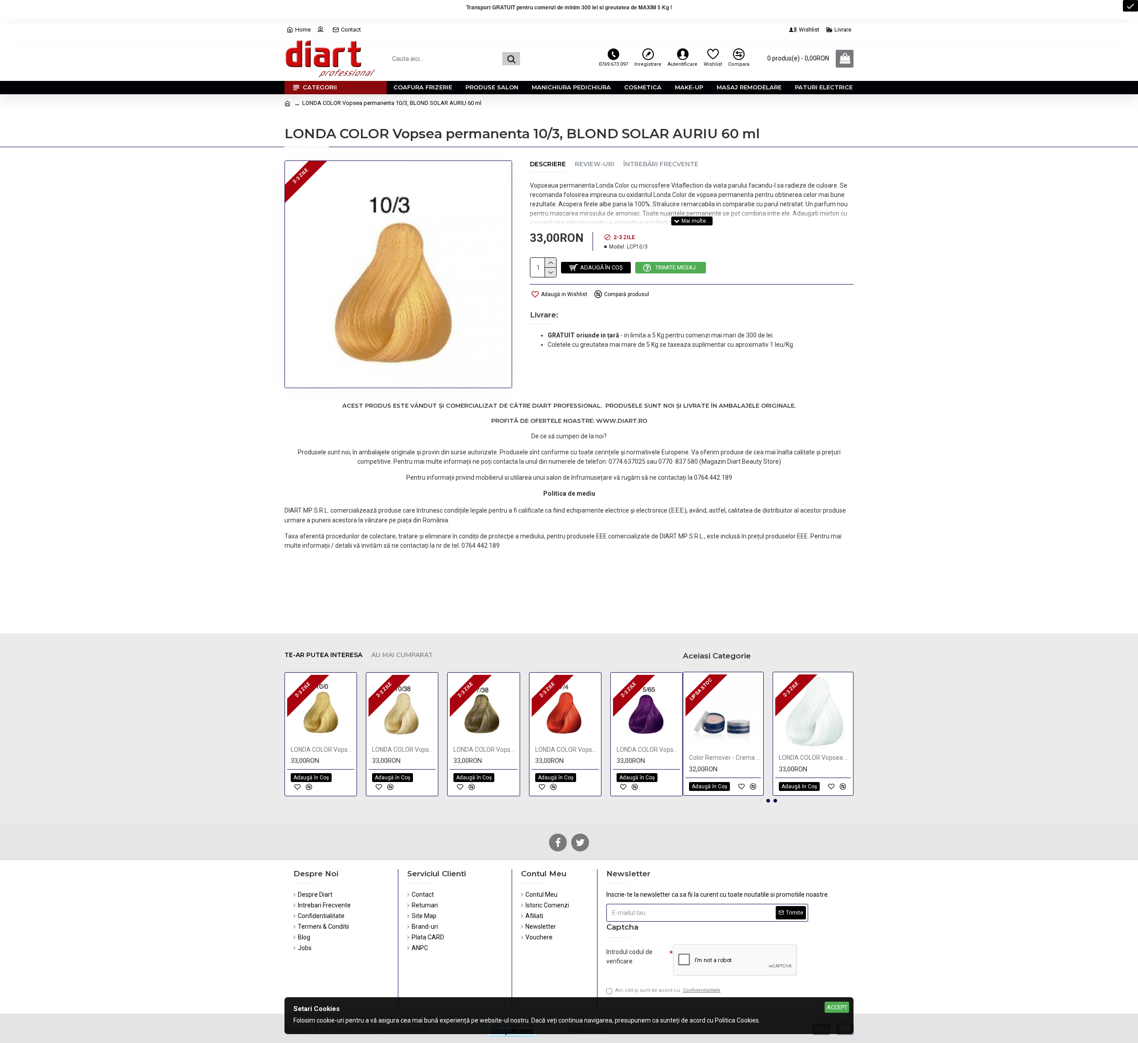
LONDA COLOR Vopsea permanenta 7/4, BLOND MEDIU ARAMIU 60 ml (567, 749)
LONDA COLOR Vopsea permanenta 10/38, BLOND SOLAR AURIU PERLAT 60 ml (404, 749)
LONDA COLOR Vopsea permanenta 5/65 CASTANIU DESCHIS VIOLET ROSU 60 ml (648, 749)
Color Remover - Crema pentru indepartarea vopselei (725, 757)
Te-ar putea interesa (323, 655)
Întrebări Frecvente (660, 164)
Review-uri (594, 164)
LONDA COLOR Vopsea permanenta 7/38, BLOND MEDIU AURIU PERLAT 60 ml (485, 749)
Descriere (548, 164)
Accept (837, 1007)
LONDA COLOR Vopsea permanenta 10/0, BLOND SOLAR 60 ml (322, 749)
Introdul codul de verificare (629, 956)
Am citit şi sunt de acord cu (668, 990)
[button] (761, 800)
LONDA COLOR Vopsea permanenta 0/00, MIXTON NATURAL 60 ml (815, 757)
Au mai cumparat (402, 655)
